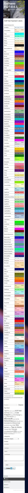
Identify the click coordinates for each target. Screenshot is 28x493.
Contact (7, 487)
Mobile (14, 419)
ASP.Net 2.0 (8, 413)
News (14, 421)
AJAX (10, 411)
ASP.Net (18, 411)
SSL (10, 427)
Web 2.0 (7, 432)
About (6, 484)
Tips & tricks (16, 427)
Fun (21, 415)
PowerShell (6, 423)
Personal (16, 422)
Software (7, 481)
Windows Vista (7, 433)
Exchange (17, 415)
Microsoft (8, 418)
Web (5, 432)
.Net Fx (6, 411)
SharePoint (6, 425)
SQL (14, 425)
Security (11, 423)
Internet (11, 416)
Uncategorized (8, 431)
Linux (15, 416)
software (11, 425)
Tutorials (14, 429)
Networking (8, 421)
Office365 (18, 421)
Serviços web (16, 423)
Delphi (12, 415)
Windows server (17, 432)
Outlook (13, 422)
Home (6, 476)
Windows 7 (11, 432)
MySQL (17, 419)
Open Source (9, 422)
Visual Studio (19, 431)
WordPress (22, 490)
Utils (15, 431)
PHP (19, 422)
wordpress (12, 433)
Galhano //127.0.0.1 (10, 5)
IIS (8, 416)
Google (5, 416)
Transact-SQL (7, 429)
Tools (6, 479)
